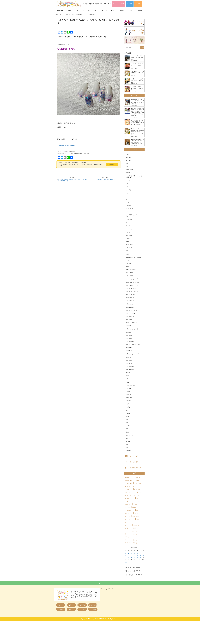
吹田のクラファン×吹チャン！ (133, 310)
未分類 (127, 404)
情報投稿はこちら (111, 164)
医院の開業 (128, 263)
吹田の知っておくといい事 (132, 354)
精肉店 (127, 432)
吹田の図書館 (129, 338)
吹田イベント (129, 519)
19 (131, 557)
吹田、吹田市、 (137, 516)
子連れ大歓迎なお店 (130, 385)
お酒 (137, 480)
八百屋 (127, 254)
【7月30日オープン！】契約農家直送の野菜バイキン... (137, 73)
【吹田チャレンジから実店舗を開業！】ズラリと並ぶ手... (137, 80)
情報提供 (129, 4)
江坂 (137, 537)
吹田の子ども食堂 (130, 341)
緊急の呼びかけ (129, 435)
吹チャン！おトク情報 (118, 4)
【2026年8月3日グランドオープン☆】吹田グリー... (137, 65)
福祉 (127, 429)
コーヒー (128, 199)
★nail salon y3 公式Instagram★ (66, 145)
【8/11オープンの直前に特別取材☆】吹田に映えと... (137, 57)
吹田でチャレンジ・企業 (132, 285)
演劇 (127, 410)
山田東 (134, 531)
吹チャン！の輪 (129, 272)
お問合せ (71, 605)
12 (131, 555)
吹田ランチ (137, 522)
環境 (127, 422)
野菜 (127, 444)
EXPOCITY (128, 477)
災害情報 (122, 10)
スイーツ (128, 202)
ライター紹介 (82, 605)
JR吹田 (138, 477)
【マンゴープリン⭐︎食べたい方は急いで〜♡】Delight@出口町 (103, 179)
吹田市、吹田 (137, 525)
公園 (138, 510)
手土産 (127, 534)
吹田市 (128, 525)
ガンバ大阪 (128, 190)
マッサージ (128, 238)
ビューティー (86, 10)
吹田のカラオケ (129, 304)
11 (128, 555)
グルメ (78, 10)
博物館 (127, 266)
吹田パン (128, 522)
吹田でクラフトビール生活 (132, 282)
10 (125, 555)
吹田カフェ (139, 519)
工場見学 (128, 391)
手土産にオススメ (130, 394)
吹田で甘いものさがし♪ (131, 288)
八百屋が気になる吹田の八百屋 (133, 257)
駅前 (135, 543)
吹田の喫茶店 (129, 335)
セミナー (128, 211)
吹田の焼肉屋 (129, 347)
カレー (127, 492)
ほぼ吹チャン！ (129, 172)
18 (128, 557)
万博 (127, 507)
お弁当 (127, 163)
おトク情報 (62, 14)
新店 (135, 534)
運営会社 (71, 609)
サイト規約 (82, 609)
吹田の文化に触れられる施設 (133, 344)
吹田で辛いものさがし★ (132, 291)
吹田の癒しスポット (130, 350)
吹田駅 (127, 528)
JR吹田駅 (128, 480)
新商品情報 (128, 400)
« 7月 (125, 562)
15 (140, 555)
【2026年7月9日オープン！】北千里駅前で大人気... (137, 88)
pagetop (100, 583)
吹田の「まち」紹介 (130, 297)
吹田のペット (129, 319)
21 (137, 557)
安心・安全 (128, 388)
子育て (95, 10)
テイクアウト (129, 219)
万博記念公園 (129, 247)
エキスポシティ (130, 486)
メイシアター (138, 501)
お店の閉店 (128, 157)
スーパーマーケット (130, 208)
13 (134, 555)
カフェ (127, 183)
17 (125, 557)
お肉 (127, 166)
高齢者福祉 (128, 450)
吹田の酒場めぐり (130, 366)
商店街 (127, 375)
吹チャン (128, 513)
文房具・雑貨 (129, 397)
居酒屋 (135, 528)
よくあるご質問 (93, 605)
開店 (135, 540)
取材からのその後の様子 (132, 269)
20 (134, 557)
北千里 (127, 260)
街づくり (104, 10)
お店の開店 (60, 10)
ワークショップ (129, 244)
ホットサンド (129, 235)
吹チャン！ (138, 513)
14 (137, 555)
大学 (127, 379)
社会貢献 (128, 425)
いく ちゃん (60, 27)
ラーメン (128, 241)
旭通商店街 (128, 537)
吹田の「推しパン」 (130, 300)
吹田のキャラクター (130, 307)
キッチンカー (137, 492)
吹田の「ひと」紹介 (130, 294)
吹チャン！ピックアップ (132, 279)
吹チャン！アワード (130, 275)
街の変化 (113, 10)
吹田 (127, 516)
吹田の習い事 (129, 360)
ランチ (128, 504)
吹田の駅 (128, 372)
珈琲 (127, 419)
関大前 (127, 543)
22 (140, 557)
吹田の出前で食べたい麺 (132, 329)
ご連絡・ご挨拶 (129, 169)
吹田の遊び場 (129, 363)
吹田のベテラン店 (130, 316)
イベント (68, 10)
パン (127, 222)
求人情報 (138, 4)
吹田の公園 (128, 325)
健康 (127, 251)
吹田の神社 (128, 357)
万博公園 (135, 507)
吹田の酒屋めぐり (130, 369)
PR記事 (127, 154)
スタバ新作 (128, 205)
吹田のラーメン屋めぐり (132, 322)
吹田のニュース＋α (130, 313)
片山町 (127, 540)
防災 (131, 10)
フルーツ (128, 232)
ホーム (60, 605)
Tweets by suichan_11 (107, 589)
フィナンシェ (129, 229)
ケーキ (127, 196)
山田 (127, 531)
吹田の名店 (128, 332)
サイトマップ (93, 609)
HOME (56, 14)
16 (143, 555)
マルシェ (128, 501)
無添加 (127, 416)
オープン (128, 489)
